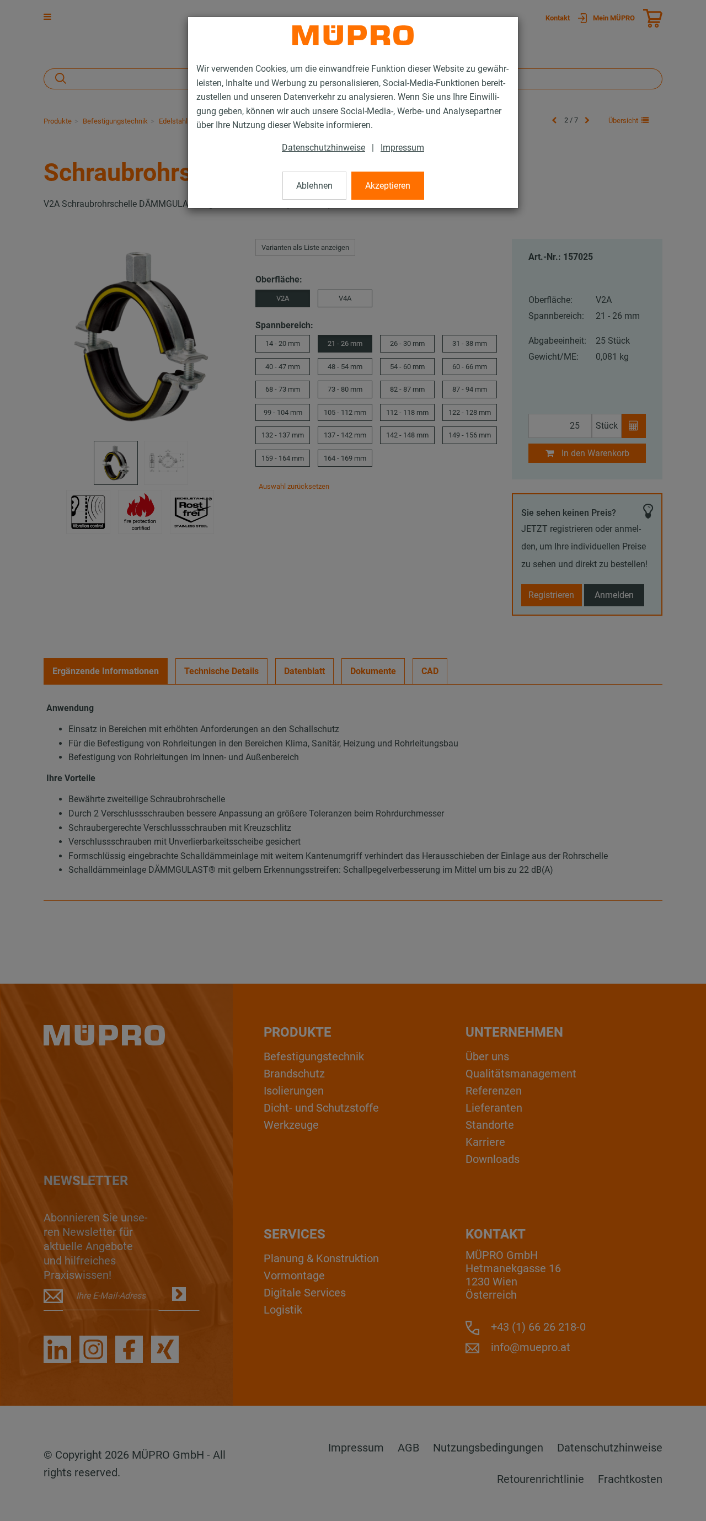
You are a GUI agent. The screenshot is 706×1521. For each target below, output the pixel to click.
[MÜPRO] (353, 35)
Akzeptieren (387, 185)
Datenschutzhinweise (323, 147)
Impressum (402, 147)
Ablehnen (314, 185)
